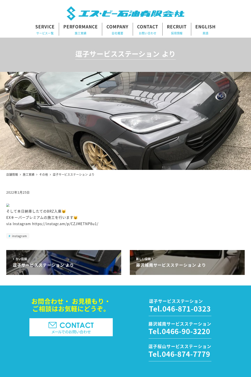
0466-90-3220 (186, 331)
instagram (19, 236)
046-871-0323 (186, 308)
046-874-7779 (186, 354)
